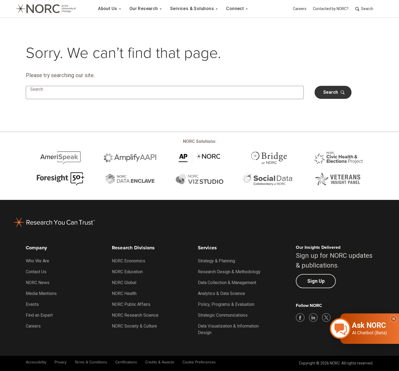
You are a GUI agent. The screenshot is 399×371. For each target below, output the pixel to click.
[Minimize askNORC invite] (393, 319)
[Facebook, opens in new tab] (300, 317)
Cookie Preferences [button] (199, 362)
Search (367, 9)
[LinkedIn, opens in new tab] (313, 317)
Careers (299, 9)
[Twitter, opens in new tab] (326, 317)
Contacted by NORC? (331, 9)
